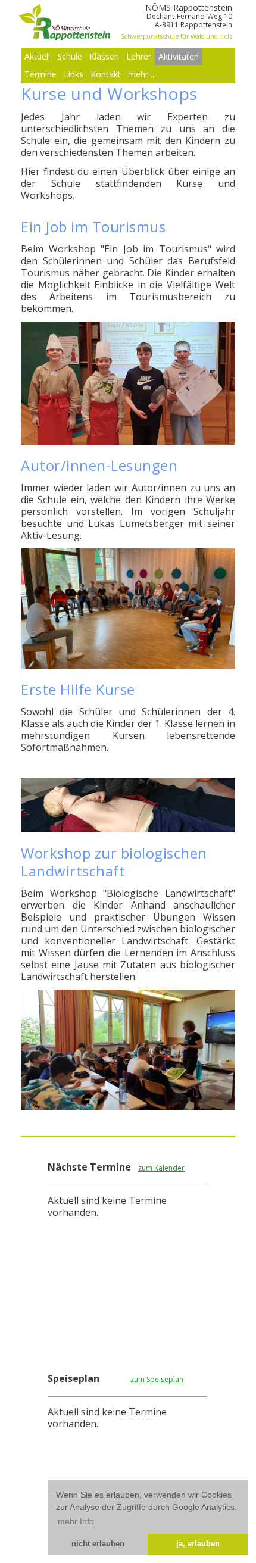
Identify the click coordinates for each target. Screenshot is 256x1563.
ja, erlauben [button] (198, 1544)
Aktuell (37, 56)
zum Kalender (161, 1168)
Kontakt (105, 74)
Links (73, 74)
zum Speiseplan (156, 1379)
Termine (40, 74)
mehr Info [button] (76, 1521)
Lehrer (138, 56)
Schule (69, 56)
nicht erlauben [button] (97, 1544)
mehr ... (142, 74)
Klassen (104, 56)
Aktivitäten (178, 56)
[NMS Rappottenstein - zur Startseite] (65, 36)
